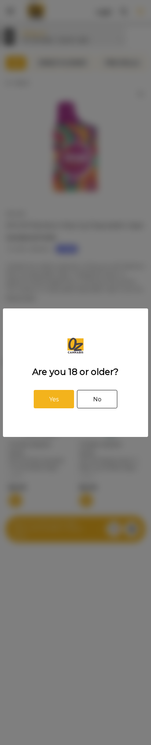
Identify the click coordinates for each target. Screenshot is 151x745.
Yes (54, 399)
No (97, 399)
